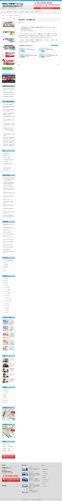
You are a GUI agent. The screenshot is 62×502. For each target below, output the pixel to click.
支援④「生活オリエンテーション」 (8, 237)
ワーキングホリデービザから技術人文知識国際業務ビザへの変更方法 (8, 124)
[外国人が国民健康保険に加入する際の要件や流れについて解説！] (6, 350)
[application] (8, 79)
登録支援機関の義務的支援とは (8, 227)
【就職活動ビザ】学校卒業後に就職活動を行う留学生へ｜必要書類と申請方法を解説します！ (34, 474)
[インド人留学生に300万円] (22, 51)
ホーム (4, 11)
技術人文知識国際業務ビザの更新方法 (8, 117)
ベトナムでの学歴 (6, 287)
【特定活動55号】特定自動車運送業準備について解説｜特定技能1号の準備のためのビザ (34, 486)
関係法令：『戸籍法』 (7, 448)
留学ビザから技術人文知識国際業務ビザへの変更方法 (8, 110)
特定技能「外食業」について (8, 199)
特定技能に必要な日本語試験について (8, 209)
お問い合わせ (5, 402)
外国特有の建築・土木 (7, 170)
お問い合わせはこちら (47, 8)
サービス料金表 (20, 11)
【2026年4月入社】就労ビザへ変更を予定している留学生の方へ (34, 469)
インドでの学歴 (5, 310)
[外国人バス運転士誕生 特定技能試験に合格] (22, 57)
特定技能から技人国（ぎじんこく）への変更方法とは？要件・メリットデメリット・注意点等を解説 (8, 130)
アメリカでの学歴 (6, 291)
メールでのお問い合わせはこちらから (9, 456)
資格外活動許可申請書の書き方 (8, 96)
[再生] (3, 81)
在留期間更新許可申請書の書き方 (8, 94)
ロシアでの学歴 (5, 303)
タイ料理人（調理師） (7, 157)
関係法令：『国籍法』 (7, 450)
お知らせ (4, 398)
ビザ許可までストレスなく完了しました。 (11, 359)
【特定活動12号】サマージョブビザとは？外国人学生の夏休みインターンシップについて (34, 491)
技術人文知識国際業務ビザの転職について (8, 121)
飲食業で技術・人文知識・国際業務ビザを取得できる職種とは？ (8, 141)
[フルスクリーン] (14, 81)
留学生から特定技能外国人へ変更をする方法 (8, 213)
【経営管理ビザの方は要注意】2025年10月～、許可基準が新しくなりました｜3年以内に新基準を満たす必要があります (31, 480)
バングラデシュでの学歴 (7, 299)
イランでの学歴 (5, 312)
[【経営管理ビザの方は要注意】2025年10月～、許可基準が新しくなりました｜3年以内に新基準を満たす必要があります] (25, 481)
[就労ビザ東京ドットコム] (13, 4)
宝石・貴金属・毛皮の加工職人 (8, 159)
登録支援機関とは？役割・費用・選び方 (8, 225)
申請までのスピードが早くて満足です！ (11, 374)
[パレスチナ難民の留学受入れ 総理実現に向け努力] (42, 57)
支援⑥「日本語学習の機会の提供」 (8, 242)
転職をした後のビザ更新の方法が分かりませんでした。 (11, 380)
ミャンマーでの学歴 (6, 289)
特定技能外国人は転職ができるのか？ (8, 193)
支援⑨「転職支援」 (6, 249)
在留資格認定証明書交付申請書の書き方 (8, 89)
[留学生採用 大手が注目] (42, 51)
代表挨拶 (15, 11)
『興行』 (4, 268)
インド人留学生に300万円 (30, 49)
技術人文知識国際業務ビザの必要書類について (8, 107)
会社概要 (32, 11)
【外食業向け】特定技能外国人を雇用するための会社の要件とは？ (8, 216)
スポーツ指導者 (5, 161)
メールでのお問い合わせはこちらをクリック (12, 479)
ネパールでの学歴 (6, 295)
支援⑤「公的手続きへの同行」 (8, 239)
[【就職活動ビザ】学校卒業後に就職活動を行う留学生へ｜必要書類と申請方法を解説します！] (25, 476)
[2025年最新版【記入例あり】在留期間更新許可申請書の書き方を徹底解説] (6, 323)
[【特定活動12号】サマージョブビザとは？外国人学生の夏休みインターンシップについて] (25, 492)
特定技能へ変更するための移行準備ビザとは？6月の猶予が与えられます (8, 189)
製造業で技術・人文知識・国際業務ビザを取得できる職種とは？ (8, 145)
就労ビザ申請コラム (46, 479)
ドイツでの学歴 (5, 297)
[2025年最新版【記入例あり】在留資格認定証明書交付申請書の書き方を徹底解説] (6, 343)
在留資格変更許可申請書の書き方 (8, 92)
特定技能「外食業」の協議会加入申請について (8, 202)
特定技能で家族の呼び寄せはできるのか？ (8, 197)
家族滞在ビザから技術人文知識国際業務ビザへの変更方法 (8, 114)
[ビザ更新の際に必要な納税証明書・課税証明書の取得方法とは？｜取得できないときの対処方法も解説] (6, 336)
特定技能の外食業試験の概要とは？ (8, 206)
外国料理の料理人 (6, 155)
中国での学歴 (5, 278)
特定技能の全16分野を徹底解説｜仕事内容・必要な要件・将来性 (8, 183)
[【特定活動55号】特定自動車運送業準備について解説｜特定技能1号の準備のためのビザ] (25, 487)
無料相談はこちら (38, 11)
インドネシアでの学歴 (7, 293)
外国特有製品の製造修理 (7, 163)
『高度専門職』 (5, 266)
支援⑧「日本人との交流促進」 (8, 247)
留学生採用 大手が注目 (49, 49)
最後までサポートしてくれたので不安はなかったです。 (11, 365)
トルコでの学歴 (5, 308)
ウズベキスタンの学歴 (7, 301)
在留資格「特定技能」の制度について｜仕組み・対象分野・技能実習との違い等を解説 (8, 179)
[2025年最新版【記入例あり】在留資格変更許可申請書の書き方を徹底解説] (6, 330)
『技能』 (4, 262)
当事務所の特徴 (9, 11)
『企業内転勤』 (5, 264)
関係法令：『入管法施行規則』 (8, 446)
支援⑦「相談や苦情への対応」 (8, 245)
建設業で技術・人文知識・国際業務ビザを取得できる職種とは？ (8, 138)
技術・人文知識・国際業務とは (8, 104)
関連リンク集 (5, 400)
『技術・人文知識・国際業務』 (8, 260)
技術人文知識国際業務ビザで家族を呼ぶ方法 (8, 135)
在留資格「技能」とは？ (7, 153)
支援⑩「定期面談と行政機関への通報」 (8, 252)
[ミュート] (12, 81)
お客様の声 (27, 11)
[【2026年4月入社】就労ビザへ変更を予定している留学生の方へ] (25, 471)
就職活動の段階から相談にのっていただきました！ (11, 370)
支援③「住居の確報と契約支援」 (8, 234)
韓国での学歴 (5, 280)
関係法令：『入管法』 (7, 444)
